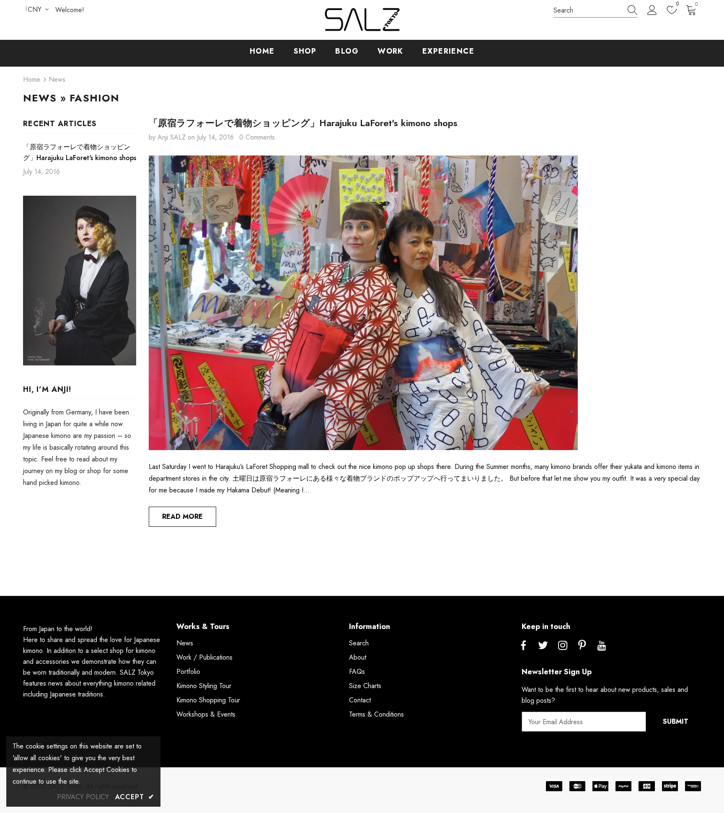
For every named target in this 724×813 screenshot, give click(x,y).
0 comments (257, 137)
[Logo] (362, 19)
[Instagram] (562, 645)
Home (31, 79)
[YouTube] (602, 645)
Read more (182, 516)
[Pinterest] (582, 645)
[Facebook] (523, 645)
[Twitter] (543, 645)
